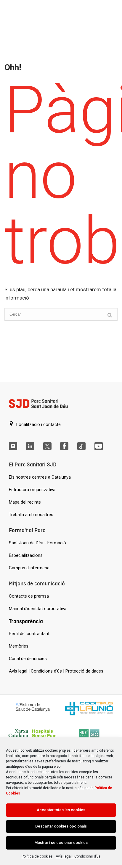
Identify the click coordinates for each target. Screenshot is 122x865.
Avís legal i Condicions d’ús (78, 856)
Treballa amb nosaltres (31, 514)
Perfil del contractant (29, 633)
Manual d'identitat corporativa (37, 608)
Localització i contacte (38, 424)
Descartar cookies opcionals (61, 826)
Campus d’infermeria (29, 568)
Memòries (18, 646)
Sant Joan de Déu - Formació (37, 543)
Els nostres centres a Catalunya (40, 477)
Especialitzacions (26, 555)
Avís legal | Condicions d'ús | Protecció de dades (56, 671)
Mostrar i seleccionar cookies (61, 842)
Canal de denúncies (28, 658)
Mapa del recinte (25, 502)
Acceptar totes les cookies (61, 810)
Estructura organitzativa (32, 489)
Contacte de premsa (29, 596)
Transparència (26, 621)
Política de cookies (37, 856)
